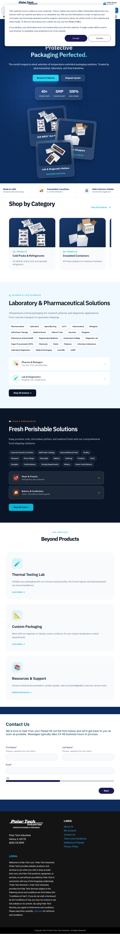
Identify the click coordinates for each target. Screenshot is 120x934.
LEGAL (13, 856)
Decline (99, 38)
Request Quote (72, 78)
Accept (76, 38)
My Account (70, 830)
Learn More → (18, 592)
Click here (38, 911)
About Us (68, 826)
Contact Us (69, 834)
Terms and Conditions (75, 838)
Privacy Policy (74, 21)
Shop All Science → (22, 393)
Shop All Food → (21, 507)
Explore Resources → (22, 692)
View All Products (99, 207)
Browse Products (46, 78)
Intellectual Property (74, 842)
